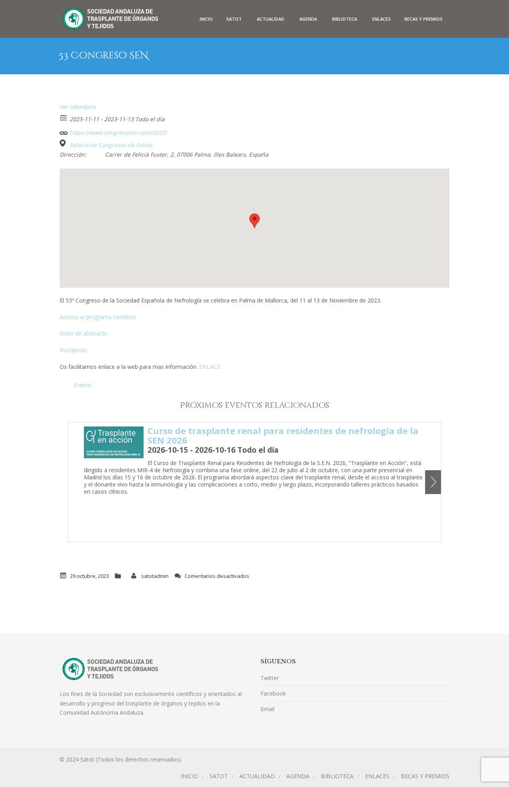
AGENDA (308, 19)
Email (267, 709)
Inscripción (73, 350)
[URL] (64, 131)
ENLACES (381, 19)
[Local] (64, 143)
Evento (82, 385)
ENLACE (209, 366)
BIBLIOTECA (344, 19)
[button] (254, 220)
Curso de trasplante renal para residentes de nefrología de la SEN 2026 (283, 435)
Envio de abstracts (83, 333)
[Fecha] (64, 117)
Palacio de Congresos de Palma (111, 145)
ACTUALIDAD (270, 19)
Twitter (269, 678)
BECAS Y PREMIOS (423, 19)
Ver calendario (78, 106)
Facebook (273, 693)
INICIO (206, 19)
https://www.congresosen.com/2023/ (117, 132)
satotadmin (155, 576)
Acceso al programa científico (98, 317)
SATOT (234, 19)
